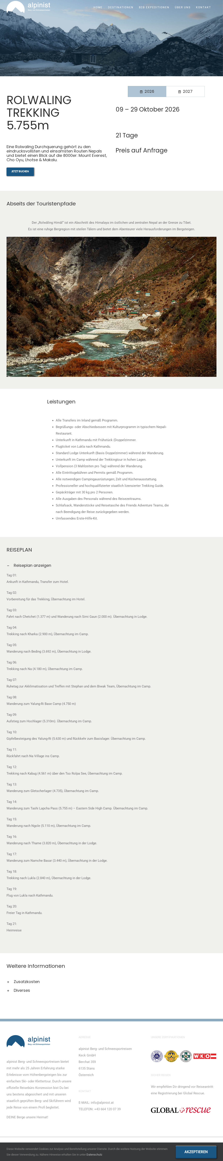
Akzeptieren (196, 1151)
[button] (111, 565)
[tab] (147, 91)
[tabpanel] (166, 112)
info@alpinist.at (102, 1103)
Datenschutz (94, 1154)
